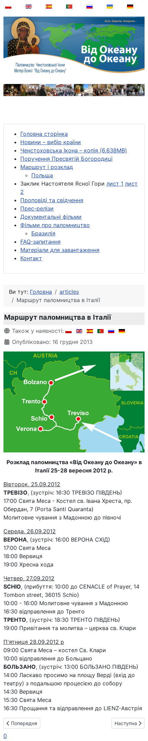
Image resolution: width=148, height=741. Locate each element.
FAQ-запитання (40, 241)
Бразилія (43, 233)
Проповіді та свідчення (51, 200)
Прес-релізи (37, 208)
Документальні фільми (51, 216)
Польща (42, 175)
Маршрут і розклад (46, 166)
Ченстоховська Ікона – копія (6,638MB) (73, 150)
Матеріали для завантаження (59, 249)
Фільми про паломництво (55, 225)
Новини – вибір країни (50, 142)
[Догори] (138, 718)
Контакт (31, 258)
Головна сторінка (44, 133)
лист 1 (114, 183)
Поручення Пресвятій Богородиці (66, 158)
